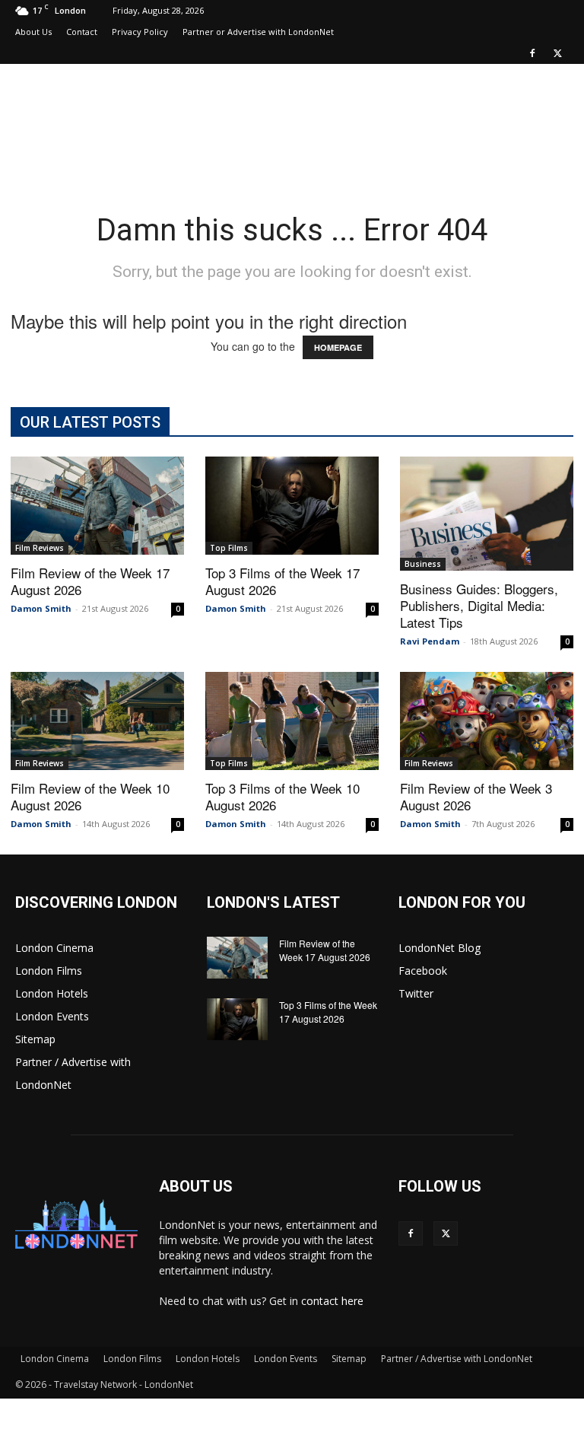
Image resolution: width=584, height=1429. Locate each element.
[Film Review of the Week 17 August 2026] (97, 505)
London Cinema (54, 947)
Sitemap (35, 1039)
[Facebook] (532, 53)
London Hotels (51, 993)
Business (423, 564)
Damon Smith (41, 608)
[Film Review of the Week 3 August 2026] (486, 720)
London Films (48, 970)
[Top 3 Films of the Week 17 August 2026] (292, 505)
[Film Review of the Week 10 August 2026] (97, 720)
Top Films (229, 548)
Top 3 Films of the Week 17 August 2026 (282, 581)
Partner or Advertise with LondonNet (258, 31)
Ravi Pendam (429, 641)
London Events (52, 1016)
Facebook (422, 970)
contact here (332, 1301)
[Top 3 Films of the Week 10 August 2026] (292, 720)
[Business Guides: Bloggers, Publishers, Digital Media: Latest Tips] (486, 514)
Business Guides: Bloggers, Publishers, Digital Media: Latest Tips (479, 605)
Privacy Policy (140, 31)
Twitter (415, 993)
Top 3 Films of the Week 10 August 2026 (282, 796)
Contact (81, 31)
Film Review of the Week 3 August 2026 (476, 796)
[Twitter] (557, 53)
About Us (33, 31)
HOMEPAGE (338, 347)
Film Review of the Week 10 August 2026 (90, 796)
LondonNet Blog (439, 947)
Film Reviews (39, 548)
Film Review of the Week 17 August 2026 (90, 581)
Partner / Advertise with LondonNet (456, 1358)
